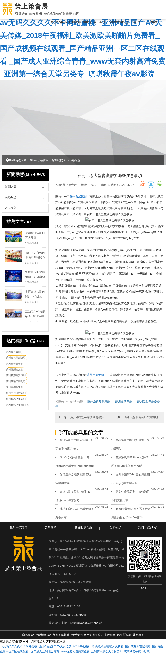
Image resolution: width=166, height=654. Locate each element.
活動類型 (75, 160)
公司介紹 (136, 22)
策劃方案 (10, 186)
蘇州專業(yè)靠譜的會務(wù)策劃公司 (89, 417)
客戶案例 (99, 22)
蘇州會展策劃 (78, 196)
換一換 (41, 352)
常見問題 (10, 207)
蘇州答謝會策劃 (14, 369)
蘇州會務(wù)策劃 (16, 399)
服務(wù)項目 (81, 22)
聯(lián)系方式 (154, 22)
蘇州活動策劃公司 (16, 381)
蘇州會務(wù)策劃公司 (18, 404)
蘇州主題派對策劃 (16, 393)
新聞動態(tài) (117, 22)
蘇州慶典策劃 (13, 351)
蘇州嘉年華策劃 (14, 387)
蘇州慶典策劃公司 (16, 357)
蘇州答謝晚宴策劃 (16, 375)
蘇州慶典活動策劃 (98, 401)
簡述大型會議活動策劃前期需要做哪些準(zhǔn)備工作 (142, 417)
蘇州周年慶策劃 (14, 363)
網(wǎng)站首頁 (61, 22)
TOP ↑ (144, 588)
